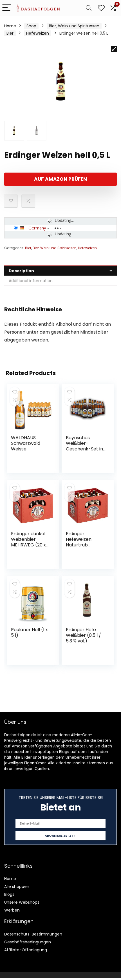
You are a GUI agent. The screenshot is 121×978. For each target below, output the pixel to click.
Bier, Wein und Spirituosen (74, 26)
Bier (10, 33)
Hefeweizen (37, 33)
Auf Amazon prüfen (60, 179)
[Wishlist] (101, 8)
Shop (31, 26)
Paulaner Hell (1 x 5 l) (29, 632)
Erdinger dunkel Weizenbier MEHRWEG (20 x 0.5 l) (28, 542)
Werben (12, 910)
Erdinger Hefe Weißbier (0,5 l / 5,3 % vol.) (83, 635)
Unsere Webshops (21, 902)
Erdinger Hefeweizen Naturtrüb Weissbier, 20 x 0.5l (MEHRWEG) (84, 544)
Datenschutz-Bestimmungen (33, 934)
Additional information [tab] (31, 280)
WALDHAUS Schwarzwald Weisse (25, 443)
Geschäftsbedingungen (27, 942)
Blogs (9, 894)
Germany (37, 228)
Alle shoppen (16, 886)
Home (10, 26)
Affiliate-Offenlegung (25, 950)
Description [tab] (21, 271)
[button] (114, 49)
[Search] (88, 8)
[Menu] (7, 8)
